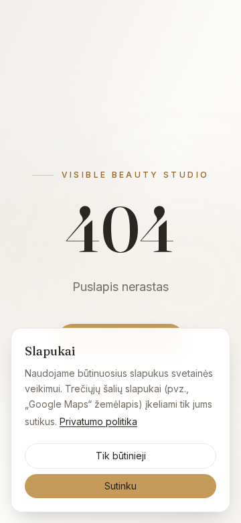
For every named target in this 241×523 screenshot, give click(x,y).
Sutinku (120, 485)
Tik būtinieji (121, 455)
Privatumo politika (98, 421)
